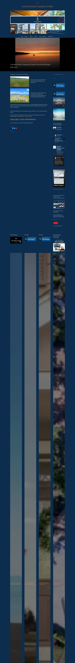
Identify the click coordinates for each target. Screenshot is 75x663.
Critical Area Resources (58, 583)
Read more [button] (56, 142)
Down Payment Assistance (43, 583)
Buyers (31, 36)
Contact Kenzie (13, 122)
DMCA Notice (50, 36)
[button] (64, 138)
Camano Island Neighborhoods (30, 583)
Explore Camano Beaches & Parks (16, 583)
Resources (44, 36)
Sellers (36, 36)
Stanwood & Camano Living (37, 6)
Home (22, 36)
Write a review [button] (59, 131)
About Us (26, 36)
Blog (40, 36)
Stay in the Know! (58, 189)
